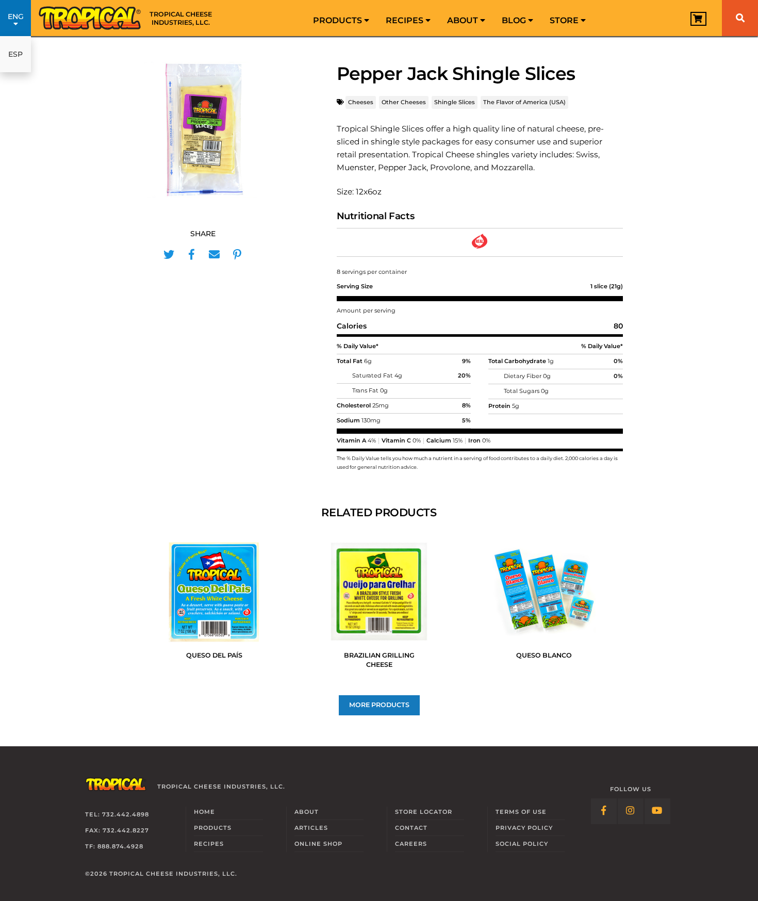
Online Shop (318, 843)
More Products (379, 705)
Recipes (405, 20)
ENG (16, 16)
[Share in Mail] (214, 254)
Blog (515, 20)
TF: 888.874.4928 (114, 846)
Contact (411, 827)
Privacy (524, 827)
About (463, 20)
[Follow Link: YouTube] (657, 811)
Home (204, 811)
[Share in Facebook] (192, 254)
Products (338, 20)
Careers (411, 843)
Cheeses (360, 102)
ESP (15, 54)
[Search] (740, 18)
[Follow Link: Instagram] (631, 811)
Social (522, 843)
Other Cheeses (404, 102)
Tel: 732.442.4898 (117, 814)
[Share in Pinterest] (237, 254)
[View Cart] (698, 19)
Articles (311, 827)
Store (565, 20)
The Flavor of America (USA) (524, 102)
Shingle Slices (454, 102)
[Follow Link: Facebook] (604, 811)
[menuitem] (341, 18)
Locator (423, 811)
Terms (521, 811)
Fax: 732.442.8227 (117, 830)
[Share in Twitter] (169, 254)
